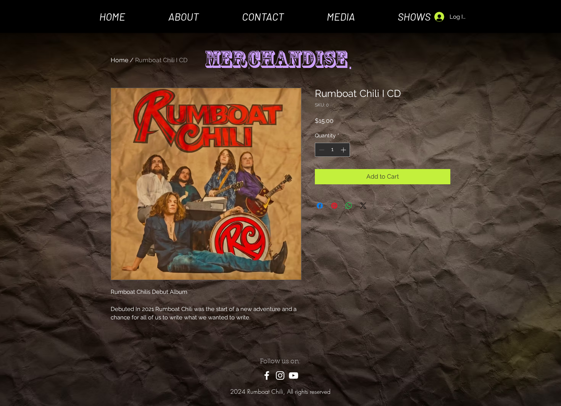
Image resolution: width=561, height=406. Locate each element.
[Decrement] (321, 149)
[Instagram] (280, 375)
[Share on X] (363, 205)
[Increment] (344, 149)
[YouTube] (293, 375)
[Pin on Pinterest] (334, 205)
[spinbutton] (332, 149)
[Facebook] (266, 375)
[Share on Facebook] (319, 205)
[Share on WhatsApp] (348, 205)
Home (119, 60)
